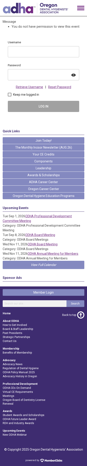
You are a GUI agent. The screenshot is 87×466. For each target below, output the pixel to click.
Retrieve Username (29, 87)
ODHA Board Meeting (40, 235)
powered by (32, 460)
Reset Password (59, 87)
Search (75, 303)
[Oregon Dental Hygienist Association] (35, 12)
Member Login (43, 292)
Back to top (69, 315)
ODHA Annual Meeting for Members (53, 253)
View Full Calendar (43, 265)
